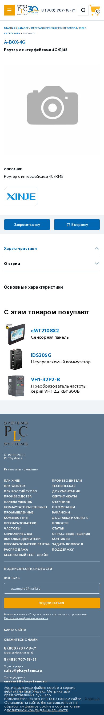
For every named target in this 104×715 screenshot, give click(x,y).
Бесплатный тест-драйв (26, 554)
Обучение (61, 501)
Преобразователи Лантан (27, 544)
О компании (63, 507)
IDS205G (41, 355)
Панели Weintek (18, 501)
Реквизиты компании (21, 469)
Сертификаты (64, 496)
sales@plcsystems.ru (23, 670)
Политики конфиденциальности (26, 618)
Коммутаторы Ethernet (25, 507)
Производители (67, 480)
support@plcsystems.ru (25, 681)
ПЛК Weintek (14, 486)
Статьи (58, 528)
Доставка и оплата (70, 517)
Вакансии (61, 512)
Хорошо (92, 699)
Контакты (61, 538)
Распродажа (16, 549)
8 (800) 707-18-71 (58, 10)
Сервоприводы (18, 533)
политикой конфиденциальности (37, 710)
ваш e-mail (12, 578)
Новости (60, 523)
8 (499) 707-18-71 (20, 659)
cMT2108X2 (45, 330)
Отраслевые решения (71, 533)
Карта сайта (15, 629)
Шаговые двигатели (22, 538)
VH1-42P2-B (45, 379)
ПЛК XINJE (12, 480)
